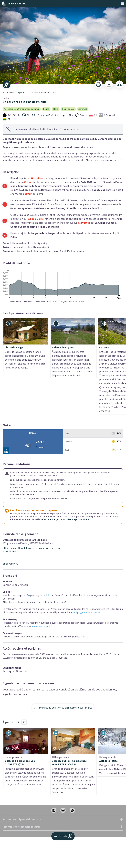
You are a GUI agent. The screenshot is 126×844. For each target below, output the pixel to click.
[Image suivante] (44, 705)
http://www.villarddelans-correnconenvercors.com (31, 512)
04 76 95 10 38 (10, 516)
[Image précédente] (7, 705)
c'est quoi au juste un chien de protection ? (65, 484)
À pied (21, 92)
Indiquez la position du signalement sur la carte (65, 672)
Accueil (10, 92)
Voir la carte (60, 836)
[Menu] (122, 4)
